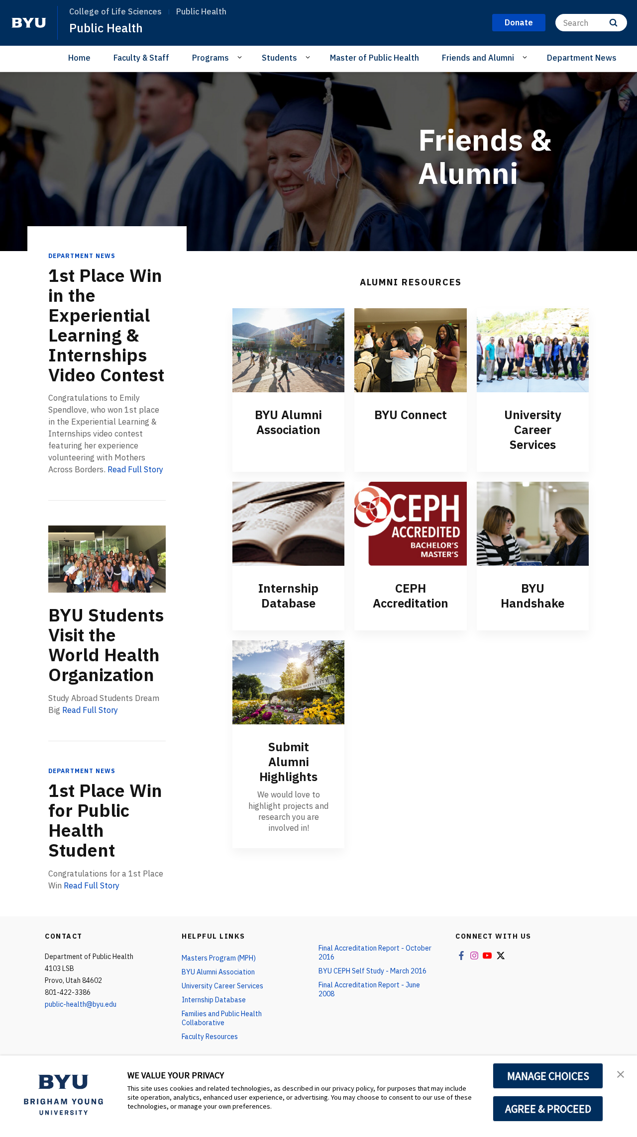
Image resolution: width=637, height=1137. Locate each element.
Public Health (106, 28)
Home (79, 58)
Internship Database (288, 595)
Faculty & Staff (141, 58)
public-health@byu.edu (80, 1004)
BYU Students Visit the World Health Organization (106, 644)
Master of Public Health (374, 58)
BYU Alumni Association (288, 422)
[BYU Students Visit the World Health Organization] (107, 558)
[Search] (613, 22)
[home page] (28, 23)
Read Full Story (135, 469)
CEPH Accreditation (410, 595)
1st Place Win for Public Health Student (105, 820)
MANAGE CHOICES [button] (548, 1076)
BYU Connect (410, 415)
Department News (582, 58)
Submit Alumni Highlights (288, 762)
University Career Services (532, 429)
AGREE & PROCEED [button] (548, 1109)
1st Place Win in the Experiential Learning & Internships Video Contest (106, 324)
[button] (621, 1073)
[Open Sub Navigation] (241, 57)
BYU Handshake (532, 595)
